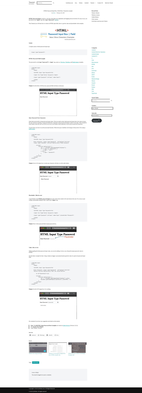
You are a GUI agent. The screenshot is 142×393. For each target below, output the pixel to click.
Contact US (100, 3)
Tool (93, 91)
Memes (93, 81)
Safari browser (66, 325)
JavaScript (94, 70)
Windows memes (96, 15)
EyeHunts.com (69, 3)
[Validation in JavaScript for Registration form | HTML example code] (58, 347)
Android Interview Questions (98, 52)
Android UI (94, 56)
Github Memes (95, 17)
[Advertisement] (104, 35)
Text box (63, 62)
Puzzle (93, 85)
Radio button (75, 62)
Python (80, 3)
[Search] (53, 2)
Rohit (54, 12)
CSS (93, 60)
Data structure (95, 62)
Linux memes (95, 19)
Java (76, 3)
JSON (93, 74)
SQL (93, 89)
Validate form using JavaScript (35, 353)
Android (86, 3)
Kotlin (93, 76)
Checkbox (67, 62)
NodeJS (93, 83)
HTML (93, 64)
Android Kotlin (95, 54)
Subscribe (95, 121)
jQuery (93, 72)
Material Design (95, 78)
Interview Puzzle (109, 3)
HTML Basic (35, 362)
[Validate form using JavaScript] (38, 347)
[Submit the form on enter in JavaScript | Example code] (77, 347)
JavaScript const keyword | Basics (99, 21)
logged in (40, 375)
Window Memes (95, 13)
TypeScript (94, 93)
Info (93, 66)
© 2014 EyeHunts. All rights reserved (37, 391)
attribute (56, 20)
